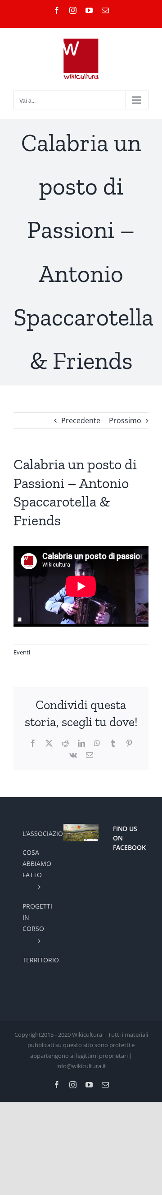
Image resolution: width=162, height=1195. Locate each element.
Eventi (22, 652)
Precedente (80, 420)
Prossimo (125, 420)
